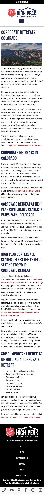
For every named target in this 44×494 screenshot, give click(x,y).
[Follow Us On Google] (33, 491)
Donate (22, 464)
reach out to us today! (32, 417)
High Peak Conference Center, (29, 190)
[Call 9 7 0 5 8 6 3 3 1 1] (4, 491)
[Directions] (19, 491)
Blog (22, 452)
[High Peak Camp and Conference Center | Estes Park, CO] (22, 12)
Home (22, 446)
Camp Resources (22, 458)
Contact (22, 469)
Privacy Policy (22, 475)
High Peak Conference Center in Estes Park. (26, 145)
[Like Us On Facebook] (26, 491)
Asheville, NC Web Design (13, 483)
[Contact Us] (12, 491)
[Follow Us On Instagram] (40, 491)
